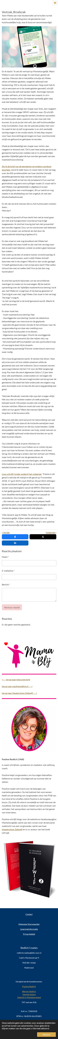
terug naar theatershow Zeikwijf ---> (19, 693)
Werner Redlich (29, 991)
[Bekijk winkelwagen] (55, 3)
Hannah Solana (29, 994)
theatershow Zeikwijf (12, 829)
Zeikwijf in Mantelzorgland (29, 997)
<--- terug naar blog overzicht (16, 679)
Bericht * (6, 584)
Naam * (5, 556)
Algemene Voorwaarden (29, 924)
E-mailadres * (8, 570)
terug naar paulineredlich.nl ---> (17, 686)
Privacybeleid (29, 934)
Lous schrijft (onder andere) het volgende (21, 474)
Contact (29, 914)
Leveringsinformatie (29, 929)
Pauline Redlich (29, 986)
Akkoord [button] (46, 1034)
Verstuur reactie (12, 607)
